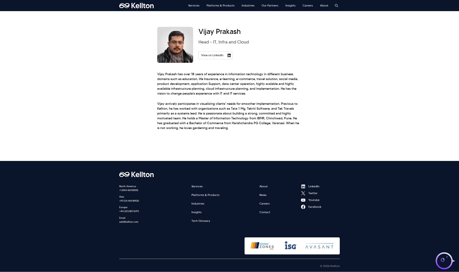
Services (193, 5)
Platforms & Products (221, 5)
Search (336, 5)
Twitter (303, 193)
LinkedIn (303, 186)
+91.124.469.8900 (129, 200)
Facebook (303, 207)
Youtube (303, 200)
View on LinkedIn (212, 55)
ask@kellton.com (128, 221)
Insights (290, 5)
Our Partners (270, 5)
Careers (308, 5)
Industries (248, 5)
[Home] (136, 5)
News (262, 195)
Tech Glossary (200, 220)
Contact (264, 212)
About (324, 5)
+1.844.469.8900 (128, 190)
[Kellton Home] (155, 174)
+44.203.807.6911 (129, 211)
